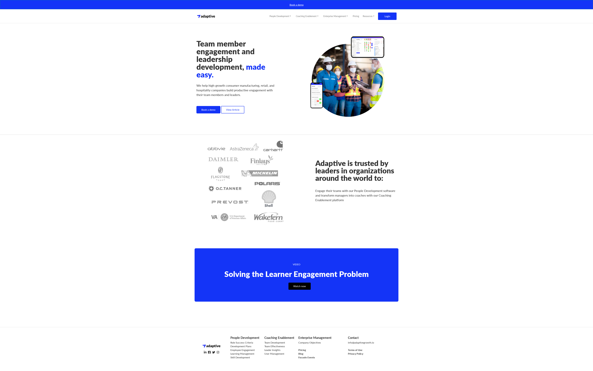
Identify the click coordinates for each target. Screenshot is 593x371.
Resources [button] (367, 16)
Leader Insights (272, 350)
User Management (274, 353)
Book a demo (297, 4)
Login (387, 16)
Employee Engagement (242, 350)
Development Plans (240, 346)
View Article (232, 109)
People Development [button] (279, 16)
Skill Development (240, 357)
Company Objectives (309, 342)
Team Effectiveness (274, 346)
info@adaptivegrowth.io (361, 342)
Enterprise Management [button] (334, 16)
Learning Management (242, 353)
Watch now (299, 286)
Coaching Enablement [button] (306, 16)
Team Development (274, 342)
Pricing (356, 16)
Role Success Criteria (241, 342)
